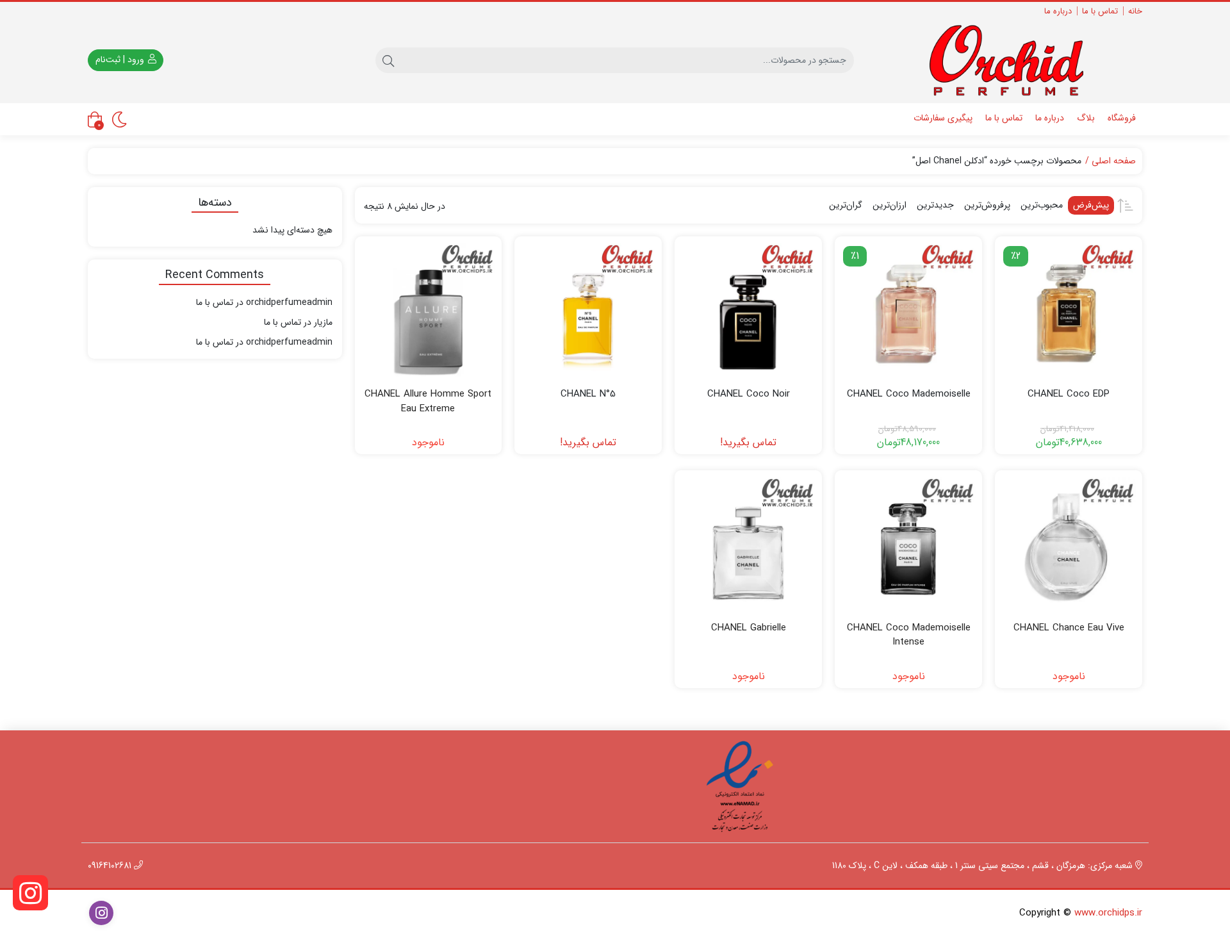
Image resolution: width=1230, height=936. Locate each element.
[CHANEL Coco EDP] (1068, 310)
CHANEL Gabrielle (748, 628)
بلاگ (1086, 118)
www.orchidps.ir (1108, 913)
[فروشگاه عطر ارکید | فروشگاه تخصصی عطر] (1016, 60)
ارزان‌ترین (889, 205)
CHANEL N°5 (588, 394)
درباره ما (1058, 11)
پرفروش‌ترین (987, 205)
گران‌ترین (845, 205)
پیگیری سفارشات (943, 118)
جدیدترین (935, 205)
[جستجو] (388, 60)
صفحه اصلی (1114, 161)
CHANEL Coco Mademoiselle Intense (909, 635)
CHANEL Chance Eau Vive (1068, 628)
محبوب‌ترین (1042, 205)
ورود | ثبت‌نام (121, 60)
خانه (1135, 11)
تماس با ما (1100, 11)
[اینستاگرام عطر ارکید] (30, 892)
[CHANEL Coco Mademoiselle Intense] (908, 544)
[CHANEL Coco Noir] (748, 310)
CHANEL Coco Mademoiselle (909, 394)
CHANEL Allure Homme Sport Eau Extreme (428, 401)
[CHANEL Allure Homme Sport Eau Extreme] (428, 310)
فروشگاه (1122, 118)
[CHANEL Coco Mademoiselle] (908, 310)
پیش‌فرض (1091, 205)
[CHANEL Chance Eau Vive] (1068, 544)
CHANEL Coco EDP (1069, 394)
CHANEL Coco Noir (748, 394)
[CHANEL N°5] (588, 310)
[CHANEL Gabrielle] (748, 544)
